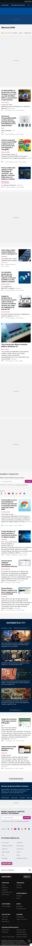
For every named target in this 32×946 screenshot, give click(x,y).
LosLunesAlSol (10, 610)
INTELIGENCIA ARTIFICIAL (18, 5)
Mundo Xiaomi (5, 894)
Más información (25, 944)
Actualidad (5, 102)
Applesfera (4, 890)
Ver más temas (6, 863)
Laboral (18, 852)
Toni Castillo (10, 361)
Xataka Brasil (5, 932)
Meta (20, 33)
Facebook (5, 493)
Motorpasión (19, 906)
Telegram (12, 493)
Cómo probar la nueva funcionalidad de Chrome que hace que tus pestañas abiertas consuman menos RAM (9, 504)
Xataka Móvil (5, 887)
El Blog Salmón (20, 917)
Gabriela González (12, 555)
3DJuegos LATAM (21, 929)
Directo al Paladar (6, 906)
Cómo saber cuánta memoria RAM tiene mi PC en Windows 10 (9, 252)
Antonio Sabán (10, 318)
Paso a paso (5, 349)
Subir (25, 876)
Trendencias (5, 917)
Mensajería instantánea (5, 182)
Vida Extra (19, 887)
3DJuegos (19, 885)
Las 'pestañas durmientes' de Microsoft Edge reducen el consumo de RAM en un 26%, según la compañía (8, 276)
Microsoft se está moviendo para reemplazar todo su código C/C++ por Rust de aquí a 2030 (15, 663)
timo (3, 855)
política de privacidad (22, 484)
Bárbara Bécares (10, 264)
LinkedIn (24, 493)
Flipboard (20, 493)
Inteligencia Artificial (21, 858)
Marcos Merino (10, 134)
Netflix (18, 855)
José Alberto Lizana (11, 162)
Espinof (18, 898)
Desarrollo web (6, 628)
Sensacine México (21, 932)
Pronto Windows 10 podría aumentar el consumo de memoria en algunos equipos (9, 534)
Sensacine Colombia (21, 934)
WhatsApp (4, 858)
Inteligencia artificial (7, 845)
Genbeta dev (16, 622)
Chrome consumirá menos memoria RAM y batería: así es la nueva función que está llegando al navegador (8, 144)
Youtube (9, 493)
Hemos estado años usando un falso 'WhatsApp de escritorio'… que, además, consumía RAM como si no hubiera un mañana (8, 173)
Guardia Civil (27, 33)
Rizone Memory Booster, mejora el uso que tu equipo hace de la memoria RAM (9, 591)
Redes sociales (6, 852)
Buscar (29, 870)
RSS (16, 493)
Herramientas (20, 845)
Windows (4, 256)
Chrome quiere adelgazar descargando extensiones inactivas (9, 563)
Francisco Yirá (10, 741)
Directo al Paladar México (8, 936)
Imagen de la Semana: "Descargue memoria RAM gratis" (9, 721)
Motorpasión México (21, 936)
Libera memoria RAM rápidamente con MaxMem (8, 748)
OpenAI (15, 33)
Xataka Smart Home (7, 892)
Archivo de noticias (17, 778)
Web (2, 128)
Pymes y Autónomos (21, 919)
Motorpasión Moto (21, 908)
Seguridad (4, 849)
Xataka (3, 885)
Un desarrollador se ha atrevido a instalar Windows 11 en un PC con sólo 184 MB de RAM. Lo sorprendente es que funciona (9, 95)
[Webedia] (28, 1)
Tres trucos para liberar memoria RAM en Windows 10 (14, 345)
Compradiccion (5, 921)
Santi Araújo (9, 525)
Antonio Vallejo (10, 110)
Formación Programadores (22, 628)
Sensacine (19, 895)
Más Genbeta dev (15, 710)
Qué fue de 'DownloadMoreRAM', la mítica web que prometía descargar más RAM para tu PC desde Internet (8, 120)
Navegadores (5, 152)
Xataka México (5, 929)
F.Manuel (8, 582)
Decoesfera (5, 919)
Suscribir (28, 481)
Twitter (1, 493)
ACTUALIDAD (5, 5)
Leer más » (12, 108)
